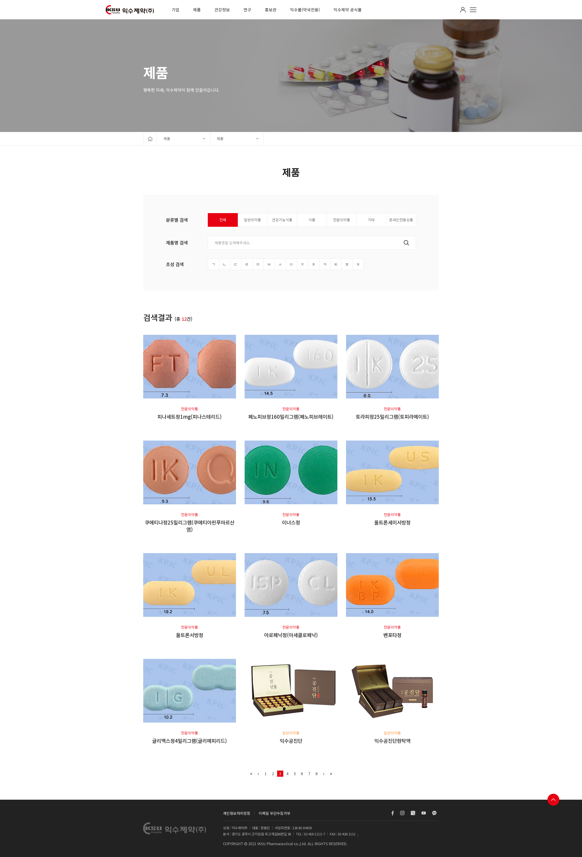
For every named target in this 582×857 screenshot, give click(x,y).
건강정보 (222, 10)
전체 (222, 219)
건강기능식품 (282, 219)
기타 (371, 219)
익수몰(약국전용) (305, 10)
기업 (175, 10)
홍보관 (270, 10)
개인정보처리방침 (236, 813)
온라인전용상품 (401, 219)
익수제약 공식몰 (348, 10)
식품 (312, 219)
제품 (197, 10)
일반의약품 (252, 219)
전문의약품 (341, 219)
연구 (247, 10)
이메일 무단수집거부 (274, 813)
